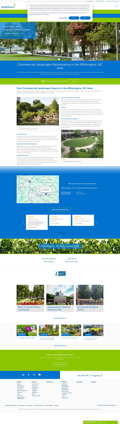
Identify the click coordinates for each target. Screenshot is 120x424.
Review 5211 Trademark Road (60, 209)
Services (19, 382)
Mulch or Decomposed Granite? (70, 338)
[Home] (8, 5)
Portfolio (49, 382)
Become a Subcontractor (11, 405)
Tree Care (19, 392)
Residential (35, 392)
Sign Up (73, 81)
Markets (34, 382)
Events (63, 396)
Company (64, 382)
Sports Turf (20, 395)
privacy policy (32, 6)
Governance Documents (65, 389)
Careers (93, 382)
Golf (18, 394)
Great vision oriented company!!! (82, 221)
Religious (34, 390)
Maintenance (20, 387)
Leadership (64, 384)
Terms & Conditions (38, 405)
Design (19, 384)
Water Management (22, 390)
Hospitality (35, 389)
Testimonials (65, 397)
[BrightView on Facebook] (29, 375)
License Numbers (49, 405)
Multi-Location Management (21, 398)
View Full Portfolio (60, 318)
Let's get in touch (60, 364)
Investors (64, 394)
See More (30, 295)
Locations (79, 382)
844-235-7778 (83, 376)
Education (34, 385)
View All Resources (60, 345)
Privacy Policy (21, 405)
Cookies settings (63, 18)
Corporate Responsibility (65, 386)
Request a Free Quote (12, 33)
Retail (33, 394)
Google (57, 202)
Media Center (65, 391)
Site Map (56, 405)
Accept (74, 18)
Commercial (35, 384)
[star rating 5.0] (83, 216)
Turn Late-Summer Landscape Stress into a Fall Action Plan (47, 338)
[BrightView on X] (34, 375)
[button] (46, 194)
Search (116, 6)
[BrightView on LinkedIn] (23, 375)
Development (20, 385)
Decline (85, 18)
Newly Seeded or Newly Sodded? (26, 338)
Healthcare (35, 387)
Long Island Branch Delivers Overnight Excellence (91, 338)
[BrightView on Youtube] (39, 375)
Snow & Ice (20, 389)
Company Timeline (67, 392)
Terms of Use (29, 405)
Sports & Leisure (36, 395)
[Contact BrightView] (90, 375)
